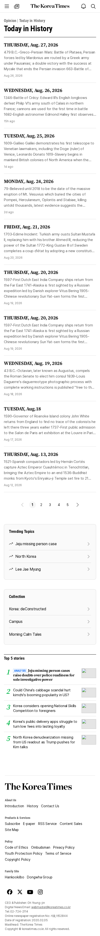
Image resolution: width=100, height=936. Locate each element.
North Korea (25, 556)
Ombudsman (40, 847)
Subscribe (12, 824)
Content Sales (71, 824)
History (32, 806)
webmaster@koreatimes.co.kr (51, 907)
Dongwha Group (39, 877)
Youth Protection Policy (23, 853)
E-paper (29, 824)
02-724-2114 (19, 911)
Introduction (14, 806)
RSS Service (47, 824)
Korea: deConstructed (27, 609)
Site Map (12, 830)
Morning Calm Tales (25, 634)
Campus (16, 621)
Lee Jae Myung (28, 569)
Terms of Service (58, 853)
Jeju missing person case (36, 544)
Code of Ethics (16, 847)
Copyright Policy (17, 859)
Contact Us (50, 806)
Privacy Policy (64, 847)
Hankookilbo (14, 877)
